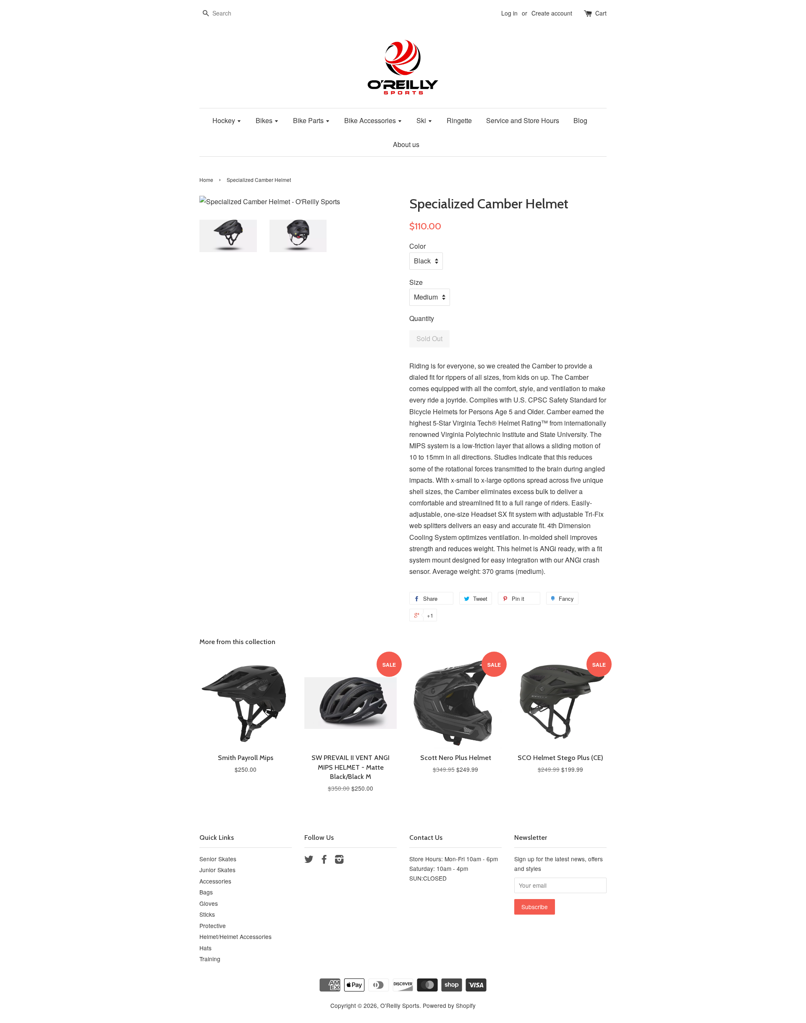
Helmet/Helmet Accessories (235, 936)
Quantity (421, 318)
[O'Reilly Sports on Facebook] (324, 860)
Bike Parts (309, 120)
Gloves (208, 903)
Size (416, 282)
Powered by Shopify (449, 1005)
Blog (580, 120)
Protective (212, 925)
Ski (422, 120)
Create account (551, 13)
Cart (601, 13)
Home (206, 179)
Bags (206, 892)
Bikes (265, 120)
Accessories (215, 881)
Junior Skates (217, 869)
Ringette (459, 120)
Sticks (207, 914)
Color (417, 246)
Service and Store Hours (522, 120)
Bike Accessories (371, 120)
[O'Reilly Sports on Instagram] (339, 860)
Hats (205, 948)
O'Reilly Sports (399, 1005)
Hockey (224, 120)
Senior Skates (217, 859)
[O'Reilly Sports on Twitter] (309, 860)
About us (406, 144)
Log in (509, 13)
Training (209, 959)
